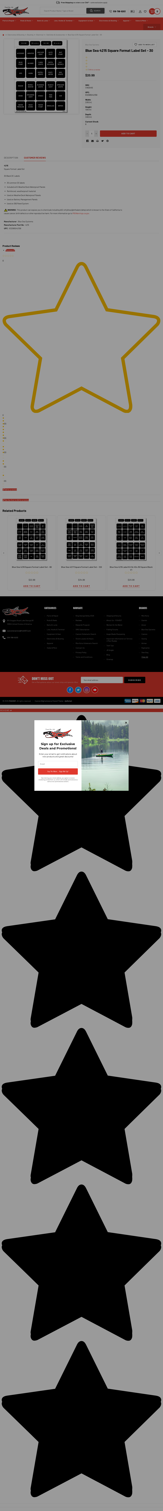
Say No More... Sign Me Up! (58, 771)
